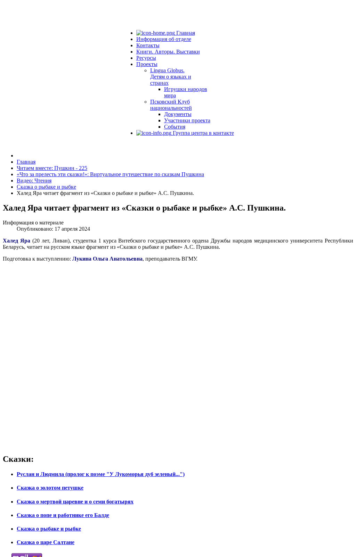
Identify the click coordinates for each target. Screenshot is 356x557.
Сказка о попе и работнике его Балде (63, 515)
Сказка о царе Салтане (45, 542)
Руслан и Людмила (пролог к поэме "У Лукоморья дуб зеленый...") (101, 474)
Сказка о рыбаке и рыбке (49, 529)
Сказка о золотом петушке (50, 488)
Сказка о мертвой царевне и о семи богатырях (75, 502)
